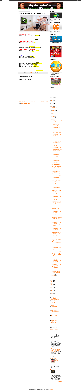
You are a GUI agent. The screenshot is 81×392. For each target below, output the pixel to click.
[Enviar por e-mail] (34, 72)
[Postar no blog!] (35, 72)
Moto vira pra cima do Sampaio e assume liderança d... (55, 209)
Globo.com (53, 312)
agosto (53, 113)
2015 (52, 286)
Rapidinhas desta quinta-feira (57, 122)
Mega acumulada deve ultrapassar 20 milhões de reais (56, 254)
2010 (52, 293)
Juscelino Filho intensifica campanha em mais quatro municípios (55, 331)
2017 (52, 283)
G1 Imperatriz (53, 307)
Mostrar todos (60, 381)
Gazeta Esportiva (54, 310)
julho (53, 114)
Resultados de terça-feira (56, 140)
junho (53, 116)
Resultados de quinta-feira (56, 201)
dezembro (54, 107)
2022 (52, 104)
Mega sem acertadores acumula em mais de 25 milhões (56, 242)
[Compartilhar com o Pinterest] (38, 72)
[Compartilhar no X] (36, 72)
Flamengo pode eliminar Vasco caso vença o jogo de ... (56, 206)
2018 (52, 281)
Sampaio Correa (54, 320)
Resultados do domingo (56, 154)
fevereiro (53, 275)
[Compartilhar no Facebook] (37, 72)
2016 (52, 284)
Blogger (51, 389)
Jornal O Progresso (54, 315)
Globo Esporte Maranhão (55, 311)
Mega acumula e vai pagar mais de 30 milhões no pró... (56, 130)
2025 (52, 100)
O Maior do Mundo (54, 329)
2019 (52, 280)
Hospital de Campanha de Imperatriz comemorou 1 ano (56, 138)
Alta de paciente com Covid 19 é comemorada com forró (56, 142)
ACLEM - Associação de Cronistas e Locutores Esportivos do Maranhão (55, 298)
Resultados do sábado (55, 160)
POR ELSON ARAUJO (55, 369)
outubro (53, 110)
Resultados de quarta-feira (56, 127)
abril (53, 119)
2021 (52, 106)
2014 (52, 287)
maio (53, 117)
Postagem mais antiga (44, 101)
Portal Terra (53, 319)
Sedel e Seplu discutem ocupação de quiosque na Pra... (56, 125)
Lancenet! (52, 316)
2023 (52, 103)
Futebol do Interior (54, 306)
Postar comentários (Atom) (25, 103)
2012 (52, 290)
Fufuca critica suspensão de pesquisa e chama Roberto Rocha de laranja (55, 350)
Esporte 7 (52, 305)
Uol (51, 325)
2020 (52, 278)
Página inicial (33, 101)
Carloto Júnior (53, 358)
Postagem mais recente (23, 101)
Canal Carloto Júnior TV (55, 300)
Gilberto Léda (53, 348)
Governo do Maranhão (54, 314)
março (53, 274)
